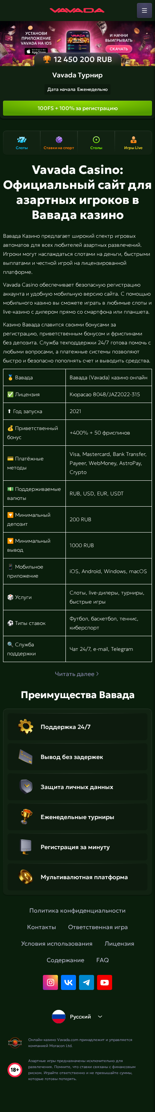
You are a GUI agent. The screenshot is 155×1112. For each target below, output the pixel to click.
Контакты (41, 927)
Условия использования (57, 943)
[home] (77, 10)
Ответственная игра (98, 927)
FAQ (102, 960)
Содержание (65, 960)
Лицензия (119, 943)
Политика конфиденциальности (77, 910)
